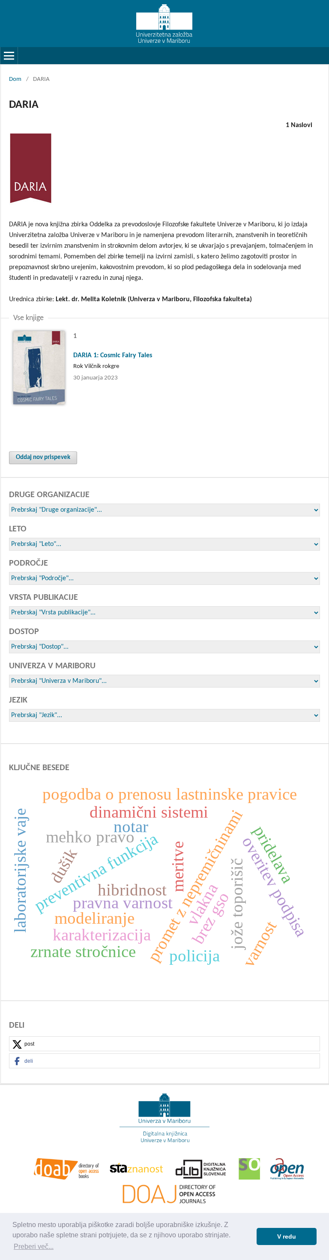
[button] (164, 1044)
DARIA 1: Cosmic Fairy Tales (112, 355)
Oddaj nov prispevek (43, 457)
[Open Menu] (9, 55)
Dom (15, 79)
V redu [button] (286, 1236)
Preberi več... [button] (34, 1246)
